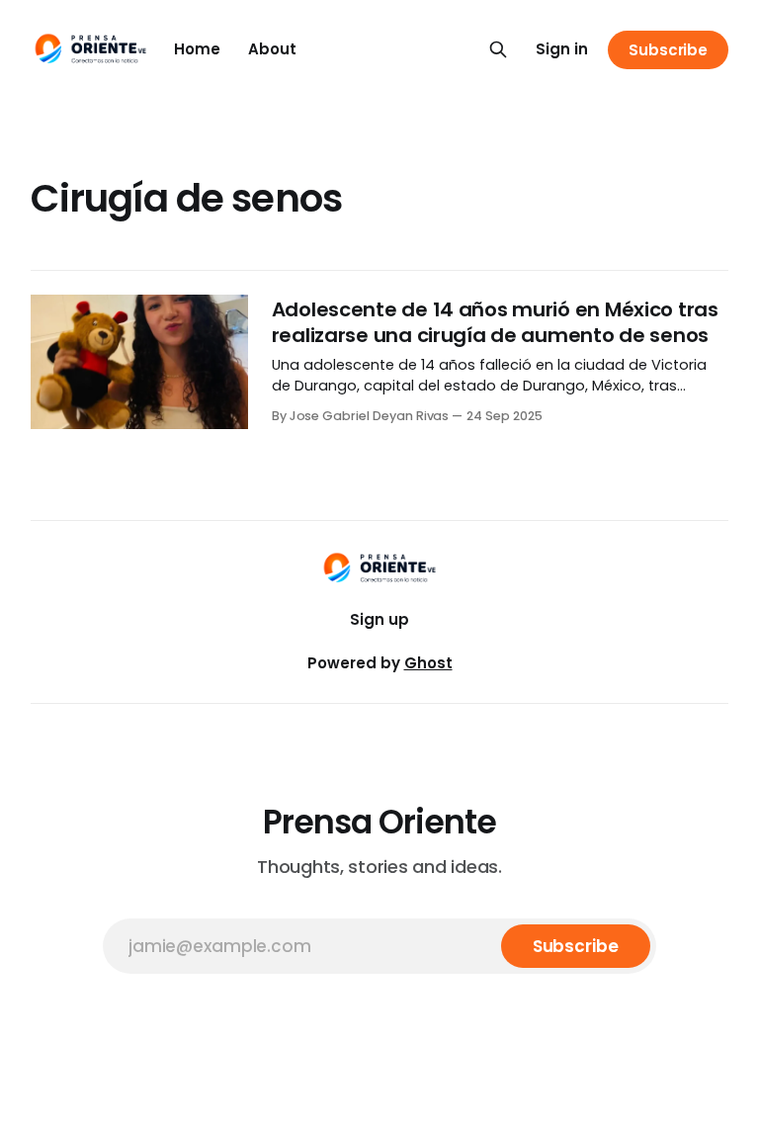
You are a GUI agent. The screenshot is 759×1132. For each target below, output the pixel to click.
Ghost (428, 663)
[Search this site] (498, 49)
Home (197, 49)
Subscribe (668, 50)
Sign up (379, 619)
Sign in (562, 49)
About (272, 49)
